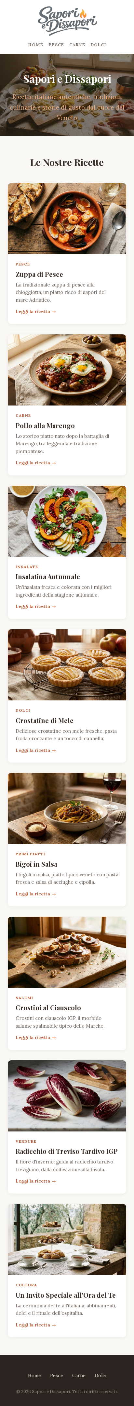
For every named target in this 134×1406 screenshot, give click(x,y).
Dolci (98, 45)
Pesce (56, 45)
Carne (77, 45)
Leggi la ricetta (33, 311)
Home (35, 45)
